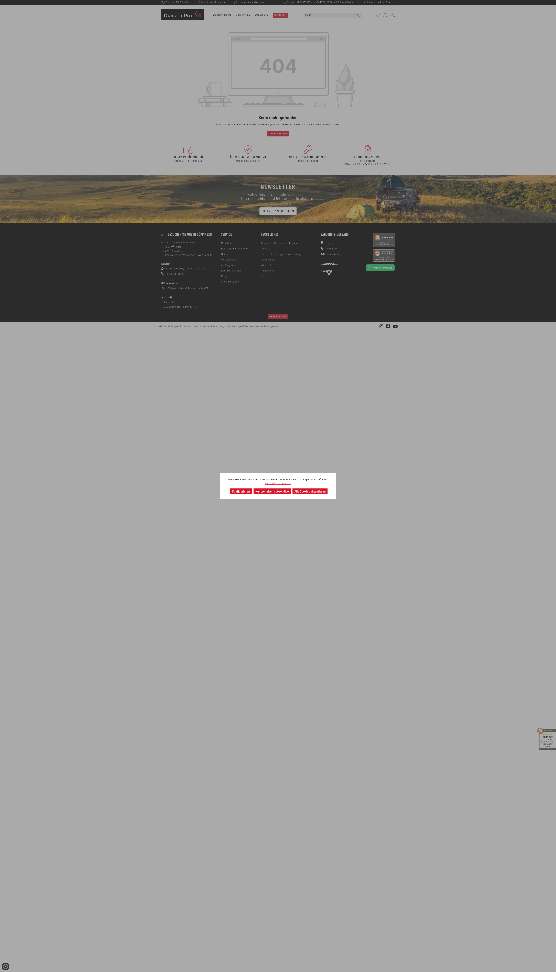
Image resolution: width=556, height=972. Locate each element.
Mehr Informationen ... (278, 483)
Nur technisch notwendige (272, 491)
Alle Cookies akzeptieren (310, 491)
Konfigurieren (241, 491)
